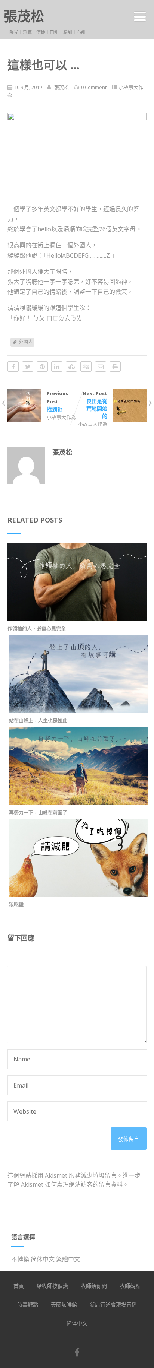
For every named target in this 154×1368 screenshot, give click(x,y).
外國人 (26, 342)
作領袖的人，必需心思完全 (36, 628)
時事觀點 (27, 1304)
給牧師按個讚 (52, 1285)
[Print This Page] (115, 366)
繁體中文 (68, 1259)
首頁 (18, 1285)
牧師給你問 (94, 1285)
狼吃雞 (16, 904)
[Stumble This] (71, 366)
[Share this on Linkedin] (56, 366)
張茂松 (24, 16)
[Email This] (100, 366)
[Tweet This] (27, 366)
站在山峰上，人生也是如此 (38, 720)
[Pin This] (42, 366)
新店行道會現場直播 (113, 1304)
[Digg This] (86, 366)
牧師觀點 (130, 1285)
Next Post (95, 404)
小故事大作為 (61, 417)
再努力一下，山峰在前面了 (38, 812)
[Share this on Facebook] (13, 366)
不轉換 (20, 1259)
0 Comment (94, 87)
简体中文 (43, 1259)
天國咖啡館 (64, 1304)
